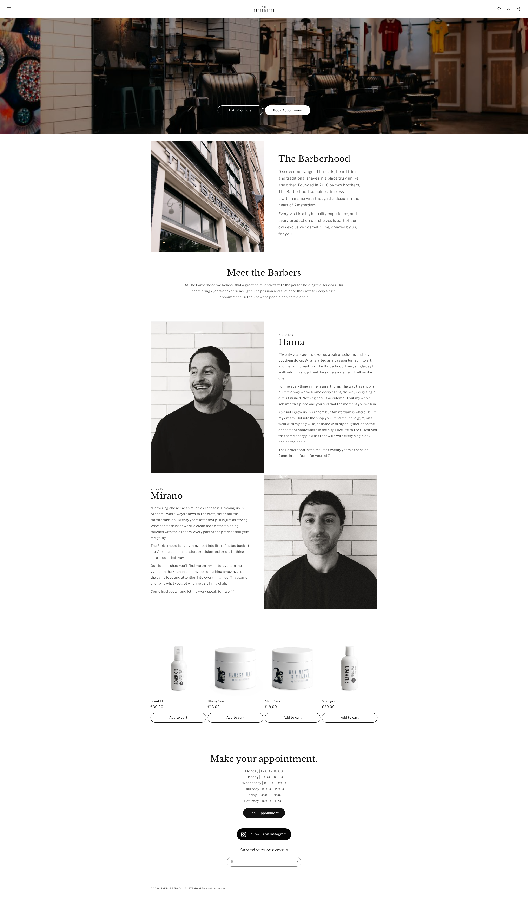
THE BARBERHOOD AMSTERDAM (181, 888)
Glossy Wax (216, 701)
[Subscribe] (296, 862)
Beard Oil (158, 701)
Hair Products (240, 110)
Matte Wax (272, 701)
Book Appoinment (288, 110)
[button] (8, 9)
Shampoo (329, 701)
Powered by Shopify (214, 888)
